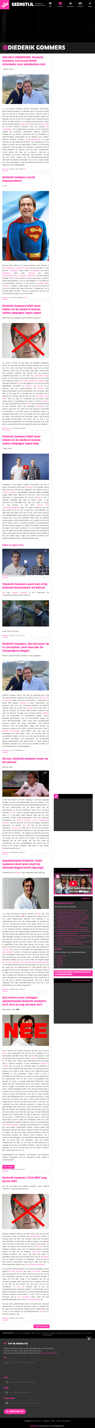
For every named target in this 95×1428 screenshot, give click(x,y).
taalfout (29, 487)
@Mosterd (6, 297)
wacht (4, 1053)
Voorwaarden (47, 1335)
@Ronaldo (5, 169)
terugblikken (35, 270)
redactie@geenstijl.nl (49, 1353)
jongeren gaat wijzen (34, 386)
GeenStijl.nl (34, 1426)
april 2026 (60, 964)
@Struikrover (6, 428)
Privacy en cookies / (43, 1333)
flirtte (28, 404)
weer (34, 1058)
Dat (4, 592)
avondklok (45, 1257)
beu (41, 1311)
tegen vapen (25, 124)
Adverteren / (88, 1333)
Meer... (59, 966)
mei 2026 (60, 962)
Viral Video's (36, 1421)
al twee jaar (15, 828)
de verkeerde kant (33, 1299)
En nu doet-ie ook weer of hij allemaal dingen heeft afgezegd (25, 962)
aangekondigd (35, 1236)
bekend (38, 914)
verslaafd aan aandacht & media (17, 268)
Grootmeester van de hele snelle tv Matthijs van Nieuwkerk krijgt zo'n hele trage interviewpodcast (72, 928)
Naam (6, 1388)
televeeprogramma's (10, 276)
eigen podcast (7, 952)
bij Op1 (13, 812)
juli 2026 (59, 958)
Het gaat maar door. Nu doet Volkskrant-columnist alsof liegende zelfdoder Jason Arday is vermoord (73, 916)
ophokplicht (40, 406)
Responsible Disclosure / (74, 1333)
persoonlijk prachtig (10, 1125)
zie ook (26, 825)
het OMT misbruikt (16, 1271)
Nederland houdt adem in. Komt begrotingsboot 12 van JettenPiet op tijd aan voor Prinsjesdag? (73, 920)
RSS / (34, 1333)
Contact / (19, 1333)
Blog (53, 1421)
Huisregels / (27, 1333)
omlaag (22, 703)
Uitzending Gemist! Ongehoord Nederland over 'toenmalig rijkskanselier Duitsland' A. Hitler (72, 912)
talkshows (32, 276)
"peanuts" (38, 497)
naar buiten (36, 1252)
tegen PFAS (44, 124)
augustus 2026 (61, 956)
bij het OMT (35, 1271)
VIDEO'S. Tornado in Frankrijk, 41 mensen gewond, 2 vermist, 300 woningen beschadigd (73, 924)
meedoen (31, 273)
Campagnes (14, 270)
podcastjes (23, 276)
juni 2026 (59, 960)
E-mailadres (9, 1398)
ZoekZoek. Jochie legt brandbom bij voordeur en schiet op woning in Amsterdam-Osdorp (74, 932)
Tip (5, 1358)
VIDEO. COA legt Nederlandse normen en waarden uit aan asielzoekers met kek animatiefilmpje (74, 943)
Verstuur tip (16, 1411)
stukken (46, 1421)
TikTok (40, 388)
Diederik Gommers (9, 492)
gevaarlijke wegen (41, 376)
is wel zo (19, 1287)
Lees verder (8, 1167)
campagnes (6, 273)
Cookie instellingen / (57, 1333)
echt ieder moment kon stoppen (32, 381)
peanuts (45, 401)
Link (6, 1377)
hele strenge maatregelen (35, 1264)
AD (3, 1061)
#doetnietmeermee (33, 139)
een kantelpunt (24, 1297)
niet (18, 383)
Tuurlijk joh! (6, 949)
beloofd (29, 708)
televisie (38, 1246)
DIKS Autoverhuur (64, 1421)
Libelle (18, 872)
